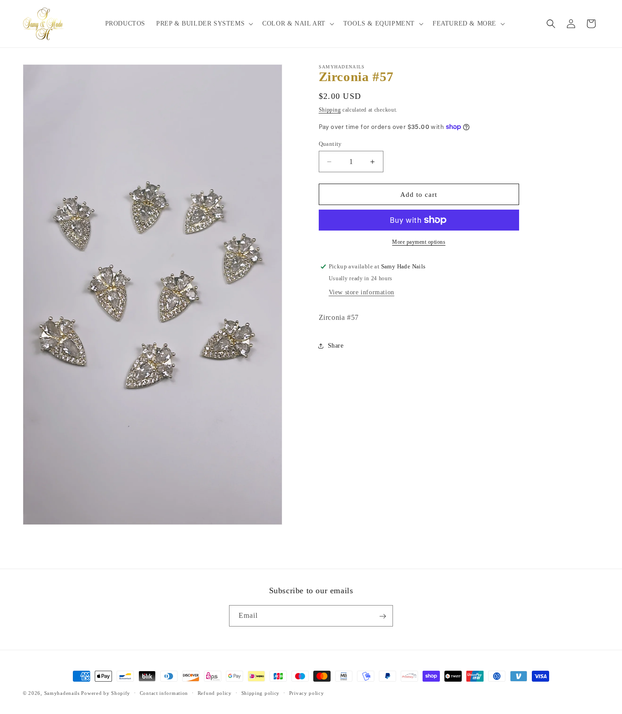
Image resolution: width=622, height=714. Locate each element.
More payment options (418, 242)
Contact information (164, 692)
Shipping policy (260, 692)
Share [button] (336, 345)
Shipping (330, 110)
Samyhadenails (62, 693)
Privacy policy (306, 692)
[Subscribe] (382, 616)
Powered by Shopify (105, 693)
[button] (204, 23)
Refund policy (215, 692)
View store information (361, 292)
